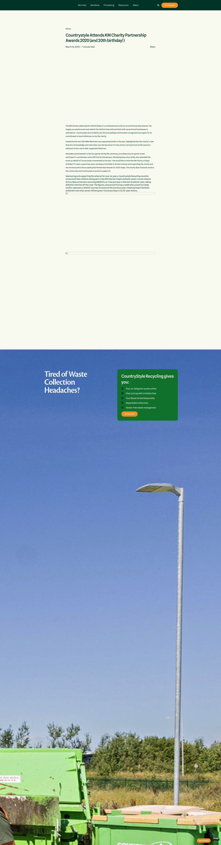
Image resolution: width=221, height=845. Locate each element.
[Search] (158, 5)
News (68, 29)
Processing (109, 5)
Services (82, 5)
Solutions (94, 5)
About (135, 5)
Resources (123, 5)
